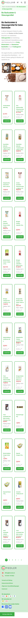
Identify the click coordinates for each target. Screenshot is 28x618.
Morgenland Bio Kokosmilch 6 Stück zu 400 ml (6, 184)
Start (3, 6)
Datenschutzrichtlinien (7, 583)
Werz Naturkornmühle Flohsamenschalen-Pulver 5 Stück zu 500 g (20, 109)
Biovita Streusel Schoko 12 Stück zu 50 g (6, 262)
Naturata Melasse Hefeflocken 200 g (7, 339)
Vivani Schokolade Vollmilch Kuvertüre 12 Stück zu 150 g (6, 534)
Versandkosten (5, 117)
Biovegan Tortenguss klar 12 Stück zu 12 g (6, 300)
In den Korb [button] (7, 120)
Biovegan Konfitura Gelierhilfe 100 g (19, 223)
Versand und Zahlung (7, 580)
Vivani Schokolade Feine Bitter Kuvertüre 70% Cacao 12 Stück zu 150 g (20, 534)
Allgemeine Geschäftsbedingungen (10, 586)
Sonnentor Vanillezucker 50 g (19, 493)
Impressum (4, 589)
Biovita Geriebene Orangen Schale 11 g (7, 455)
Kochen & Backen (11, 6)
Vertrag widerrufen (7, 614)
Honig (17, 42)
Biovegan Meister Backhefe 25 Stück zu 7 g (19, 377)
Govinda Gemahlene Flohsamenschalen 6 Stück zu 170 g (20, 186)
